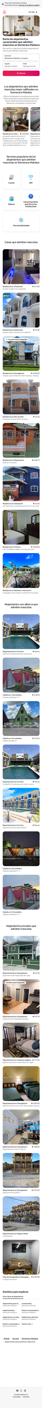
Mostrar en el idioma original (29, 5)
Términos (26, 1397)
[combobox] (21, 58)
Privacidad (17, 1397)
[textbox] (12, 66)
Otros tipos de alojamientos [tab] (13, 1297)
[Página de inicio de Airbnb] (4, 11)
